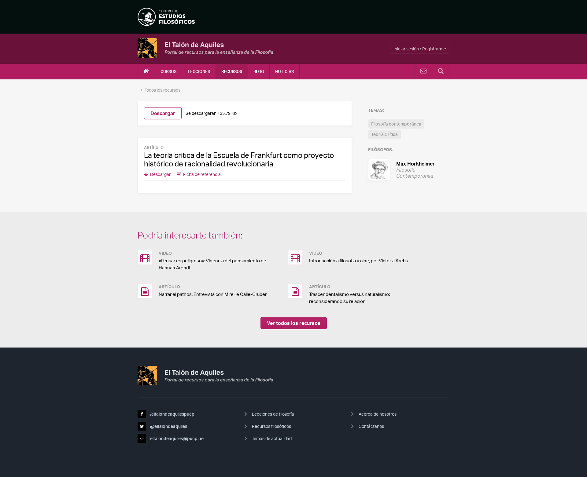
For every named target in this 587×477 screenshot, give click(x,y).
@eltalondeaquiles (168, 426)
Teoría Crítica (384, 134)
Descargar (162, 113)
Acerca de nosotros (378, 414)
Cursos (168, 71)
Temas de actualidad (272, 438)
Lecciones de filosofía (273, 414)
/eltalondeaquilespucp (171, 414)
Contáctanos (371, 426)
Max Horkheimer (408, 169)
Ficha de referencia (201, 174)
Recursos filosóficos (271, 426)
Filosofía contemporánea (396, 123)
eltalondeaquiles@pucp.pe (176, 438)
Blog (258, 71)
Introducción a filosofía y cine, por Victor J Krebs (358, 261)
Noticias (284, 71)
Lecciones (199, 71)
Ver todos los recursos (293, 323)
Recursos (231, 71)
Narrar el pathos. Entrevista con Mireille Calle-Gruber (213, 294)
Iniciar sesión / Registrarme (419, 48)
